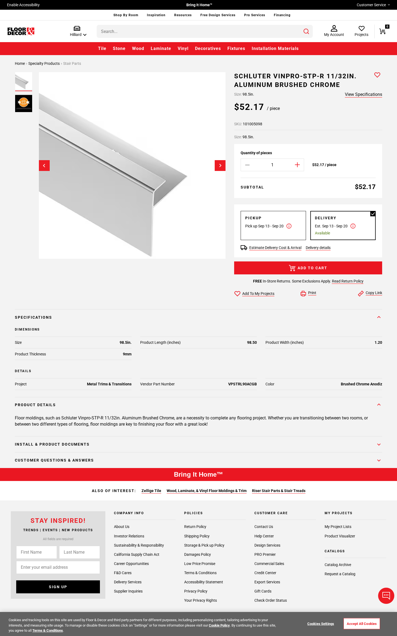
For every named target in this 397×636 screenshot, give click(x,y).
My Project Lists (338, 527)
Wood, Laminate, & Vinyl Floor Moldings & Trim (207, 491)
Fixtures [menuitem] (236, 48)
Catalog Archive (338, 565)
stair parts (72, 63)
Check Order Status (270, 600)
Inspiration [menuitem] (156, 15)
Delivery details (318, 247)
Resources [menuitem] (183, 15)
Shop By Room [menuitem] (125, 15)
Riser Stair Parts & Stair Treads (278, 491)
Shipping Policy (197, 536)
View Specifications (363, 94)
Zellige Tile (151, 491)
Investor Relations (129, 536)
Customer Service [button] (371, 5)
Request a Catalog (340, 574)
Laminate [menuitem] (161, 48)
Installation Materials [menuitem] (275, 48)
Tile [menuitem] (102, 48)
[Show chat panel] (386, 596)
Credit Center (265, 573)
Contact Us (263, 527)
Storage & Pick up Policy (204, 545)
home (20, 63)
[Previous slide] (44, 165)
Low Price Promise (199, 563)
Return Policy (195, 527)
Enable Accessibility (23, 5)
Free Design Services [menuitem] (217, 15)
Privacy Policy (195, 591)
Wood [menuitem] (138, 48)
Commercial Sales (269, 563)
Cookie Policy (219, 625)
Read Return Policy (348, 281)
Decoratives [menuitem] (208, 48)
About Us (121, 527)
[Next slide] (220, 165)
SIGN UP (58, 587)
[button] (77, 31)
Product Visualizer (340, 536)
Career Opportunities (131, 563)
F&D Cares (123, 573)
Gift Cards (262, 591)
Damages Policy (197, 554)
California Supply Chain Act (136, 554)
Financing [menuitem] (282, 15)
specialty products (44, 63)
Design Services (267, 545)
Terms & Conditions (200, 573)
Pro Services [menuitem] (254, 15)
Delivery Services (128, 582)
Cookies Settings (320, 623)
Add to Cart (312, 268)
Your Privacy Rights (200, 600)
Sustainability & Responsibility (139, 545)
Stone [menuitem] (119, 48)
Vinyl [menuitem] (183, 48)
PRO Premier (265, 554)
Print (312, 293)
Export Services (267, 582)
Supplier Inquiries (128, 591)
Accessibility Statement (203, 582)
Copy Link (374, 293)
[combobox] (205, 31)
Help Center (264, 536)
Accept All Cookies (362, 623)
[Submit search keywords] (306, 31)
